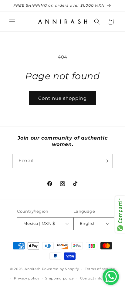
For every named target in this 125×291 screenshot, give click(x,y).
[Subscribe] (106, 161)
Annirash (33, 269)
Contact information (98, 278)
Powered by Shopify (60, 269)
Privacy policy (26, 278)
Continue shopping (62, 98)
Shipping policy (59, 278)
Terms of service (100, 269)
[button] (12, 21)
